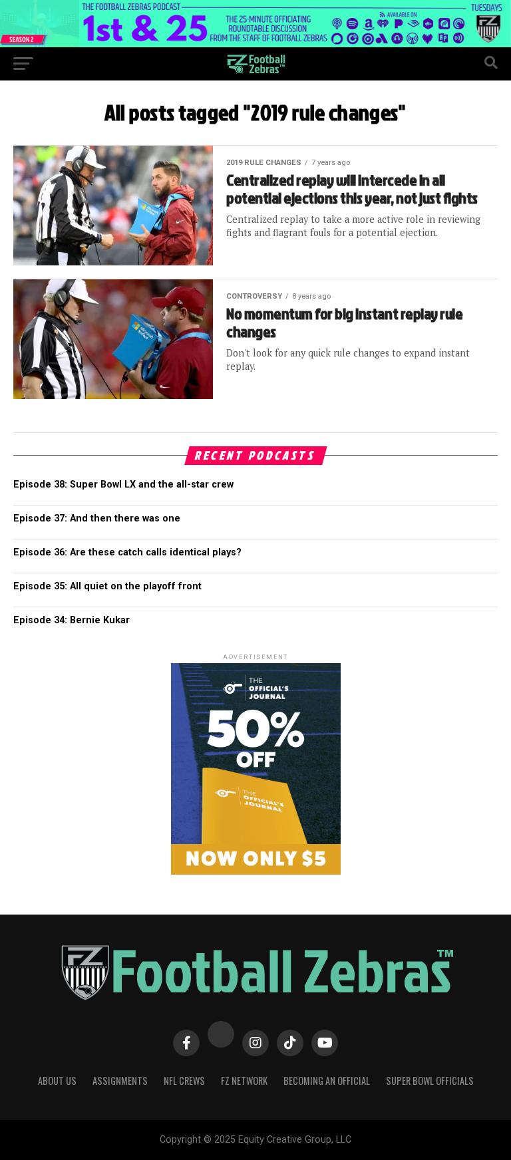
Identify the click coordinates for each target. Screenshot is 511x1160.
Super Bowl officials (430, 1081)
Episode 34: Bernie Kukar (71, 620)
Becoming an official (326, 1081)
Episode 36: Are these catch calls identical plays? (127, 552)
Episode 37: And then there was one (96, 518)
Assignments (120, 1081)
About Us (57, 1081)
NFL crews (184, 1081)
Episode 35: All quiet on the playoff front (107, 586)
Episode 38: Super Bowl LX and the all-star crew (123, 484)
